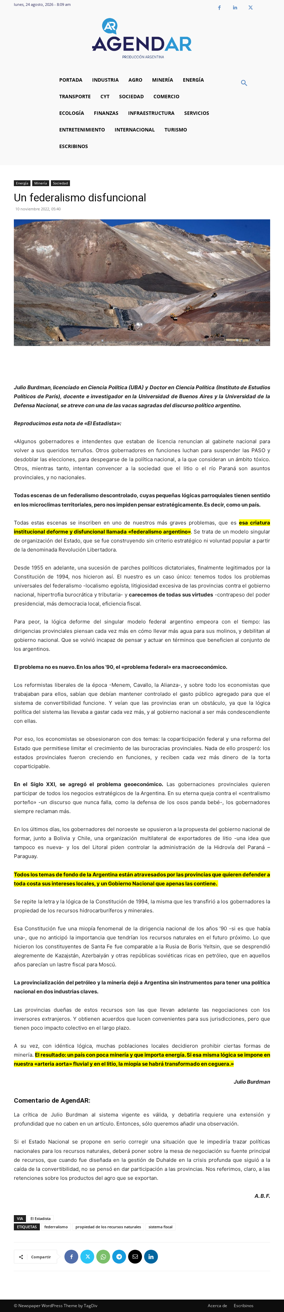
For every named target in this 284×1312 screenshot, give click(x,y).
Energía (22, 183)
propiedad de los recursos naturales (108, 1226)
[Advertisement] (142, 365)
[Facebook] (219, 8)
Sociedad (60, 183)
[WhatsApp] (103, 1257)
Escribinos (244, 1306)
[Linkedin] (235, 8)
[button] (244, 83)
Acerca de (217, 1306)
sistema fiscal (160, 1226)
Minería (40, 183)
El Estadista (40, 1218)
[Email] (135, 1257)
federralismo (56, 1226)
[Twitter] (251, 8)
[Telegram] (119, 1257)
